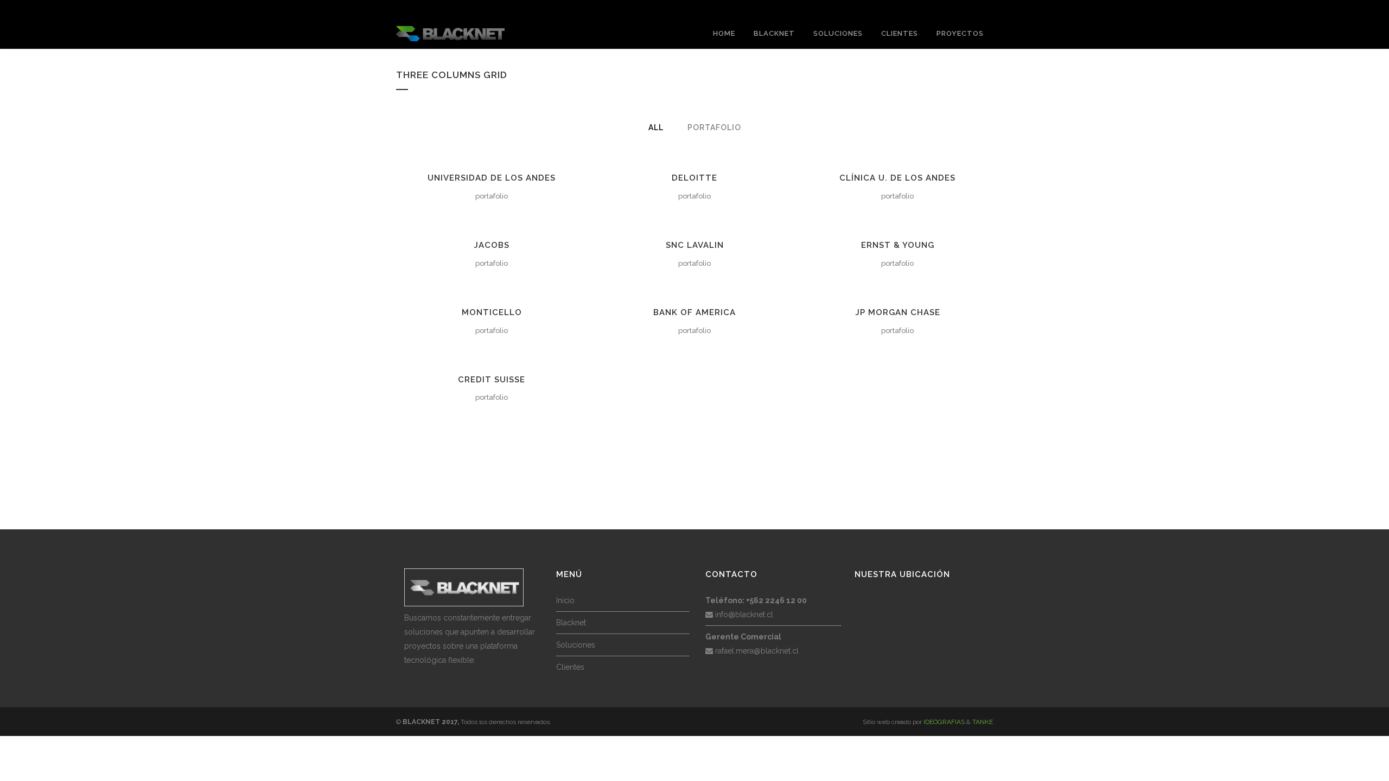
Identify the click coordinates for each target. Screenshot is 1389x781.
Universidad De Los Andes (492, 178)
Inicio (565, 600)
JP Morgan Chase (897, 312)
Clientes (570, 667)
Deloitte (694, 178)
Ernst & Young (897, 245)
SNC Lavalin (695, 245)
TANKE (982, 722)
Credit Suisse (491, 380)
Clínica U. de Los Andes (897, 178)
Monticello (492, 312)
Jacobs (491, 245)
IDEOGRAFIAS (944, 722)
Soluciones (575, 645)
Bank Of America (694, 312)
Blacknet (571, 622)
